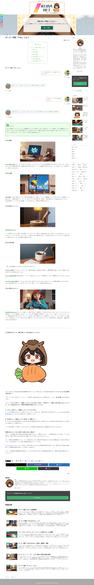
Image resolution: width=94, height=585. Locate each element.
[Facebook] (1, 21)
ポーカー (8, 460)
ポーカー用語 (35, 460)
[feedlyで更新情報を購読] (18, 488)
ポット (41, 460)
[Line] (1, 15)
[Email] (1, 26)
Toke (18, 460)
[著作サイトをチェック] (15, 488)
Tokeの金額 (35, 54)
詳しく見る (47, 27)
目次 (35, 44)
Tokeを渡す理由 (36, 58)
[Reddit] (1, 23)
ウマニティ (38, 497)
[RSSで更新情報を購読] (20, 488)
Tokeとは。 (35, 49)
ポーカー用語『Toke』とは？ (38, 47)
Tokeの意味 (35, 52)
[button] (48, 468)
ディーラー (28, 460)
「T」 (14, 460)
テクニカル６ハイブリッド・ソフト (13, 445)
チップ (22, 460)
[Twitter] (1, 18)
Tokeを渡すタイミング (38, 56)
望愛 (15, 479)
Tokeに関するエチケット (38, 61)
